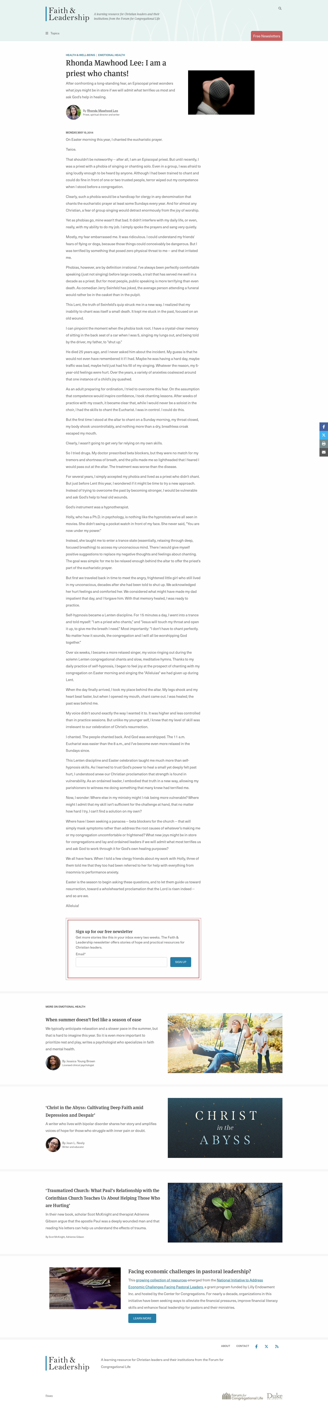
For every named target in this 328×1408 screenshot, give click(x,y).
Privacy (49, 1395)
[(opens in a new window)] (242, 1395)
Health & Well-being (80, 55)
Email (80, 953)
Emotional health (111, 55)
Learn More (142, 1318)
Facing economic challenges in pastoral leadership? (189, 1271)
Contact (242, 1346)
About (225, 1346)
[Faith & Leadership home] (67, 14)
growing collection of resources (161, 1280)
